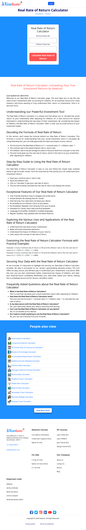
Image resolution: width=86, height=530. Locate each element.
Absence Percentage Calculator (23, 352)
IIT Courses (62, 429)
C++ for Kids (36, 468)
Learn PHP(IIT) (62, 439)
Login (51, 3)
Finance (48, 14)
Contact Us (60, 464)
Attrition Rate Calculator (21, 365)
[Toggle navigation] (81, 3)
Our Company (63, 455)
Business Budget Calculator (22, 397)
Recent (59, 468)
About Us (60, 460)
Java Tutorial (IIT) (63, 443)
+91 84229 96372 (12, 445)
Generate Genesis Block (15, 500)
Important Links (14, 479)
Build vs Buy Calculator (20, 388)
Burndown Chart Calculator (22, 392)
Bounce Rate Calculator (20, 374)
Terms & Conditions (47, 524)
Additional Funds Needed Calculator (25, 361)
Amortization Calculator (20, 338)
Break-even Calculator (20, 383)
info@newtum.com (13, 450)
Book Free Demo (12, 492)
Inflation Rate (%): (43, 44)
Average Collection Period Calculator (25, 370)
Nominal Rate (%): (43, 36)
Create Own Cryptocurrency (41, 439)
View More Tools (43, 410)
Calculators (39, 14)
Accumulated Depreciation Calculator (26, 356)
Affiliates (10, 484)
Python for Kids (37, 443)
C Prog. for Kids (37, 460)
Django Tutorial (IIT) (64, 446)
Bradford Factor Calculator (22, 379)
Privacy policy (30, 524)
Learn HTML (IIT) (62, 435)
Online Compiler (12, 496)
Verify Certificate (12, 488)
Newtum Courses (40, 429)
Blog (58, 472)
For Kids (35, 455)
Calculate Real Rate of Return (43, 57)
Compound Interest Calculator (23, 343)
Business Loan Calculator (21, 401)
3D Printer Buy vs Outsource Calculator (27, 347)
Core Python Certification (40, 435)
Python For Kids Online (40, 464)
